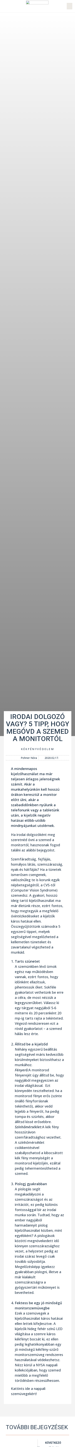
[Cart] (69, 6)
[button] (4, 6)
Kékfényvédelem (37, 749)
